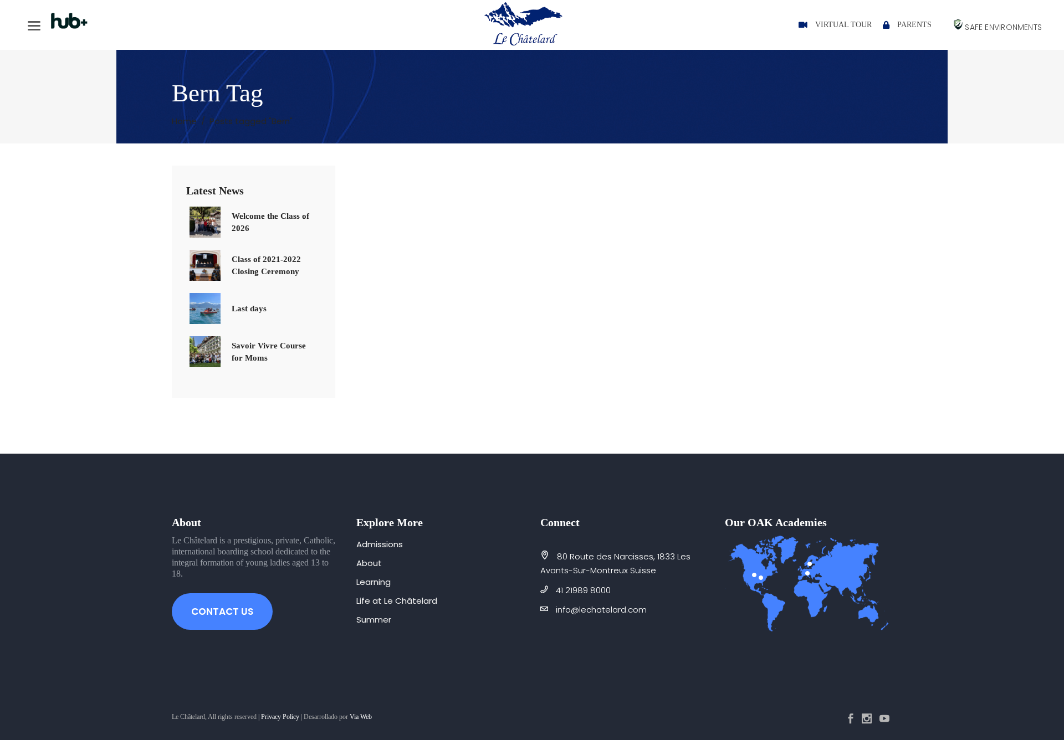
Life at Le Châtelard (396, 601)
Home (184, 121)
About (369, 563)
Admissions (379, 544)
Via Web (361, 717)
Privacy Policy (280, 717)
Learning (373, 582)
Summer (373, 619)
